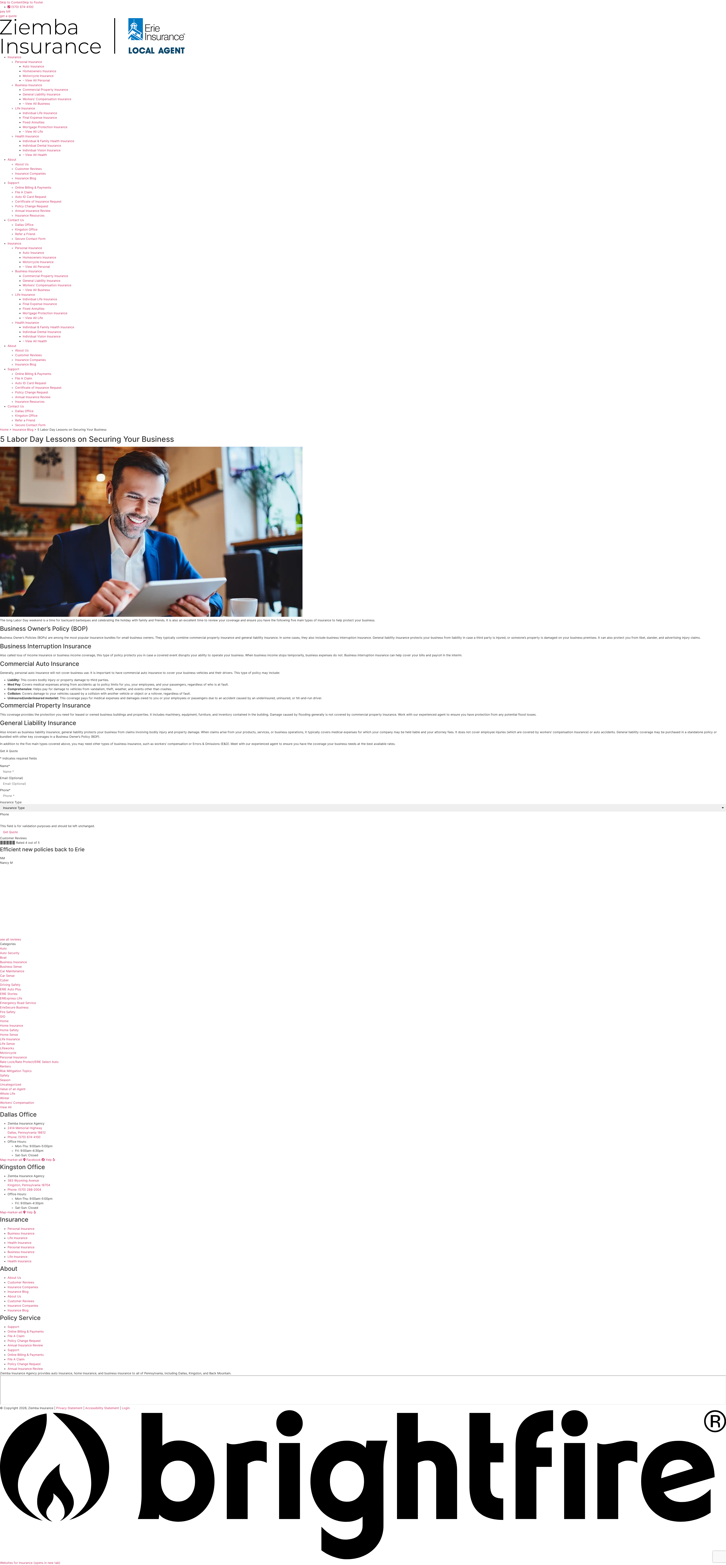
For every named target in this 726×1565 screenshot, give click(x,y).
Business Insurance (28, 85)
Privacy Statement (69, 1408)
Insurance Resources (29, 215)
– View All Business (36, 103)
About (12, 159)
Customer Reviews (28, 169)
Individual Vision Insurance (41, 150)
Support (13, 183)
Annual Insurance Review (32, 211)
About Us (22, 164)
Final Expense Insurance (40, 117)
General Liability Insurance (41, 94)
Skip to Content (11, 2)
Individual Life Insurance (40, 113)
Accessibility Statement (102, 1408)
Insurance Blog (25, 178)
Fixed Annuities (33, 122)
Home (4, 429)
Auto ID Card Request (30, 197)
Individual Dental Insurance (42, 145)
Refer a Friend (25, 234)
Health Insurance (27, 136)
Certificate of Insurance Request (38, 201)
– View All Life (33, 131)
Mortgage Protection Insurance (45, 127)
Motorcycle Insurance (38, 76)
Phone (5, 790)
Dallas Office (24, 225)
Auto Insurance (33, 66)
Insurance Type (11, 802)
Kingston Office (26, 229)
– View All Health (35, 155)
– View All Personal (36, 80)
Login (126, 1408)
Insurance (14, 57)
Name (5, 765)
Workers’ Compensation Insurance (47, 99)
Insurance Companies (30, 173)
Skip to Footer (33, 2)
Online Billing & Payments (33, 187)
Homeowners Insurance (39, 71)
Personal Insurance (28, 62)
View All (6, 1107)
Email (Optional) (11, 777)
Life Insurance (25, 108)
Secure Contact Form (30, 239)
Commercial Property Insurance (45, 89)
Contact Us (16, 220)
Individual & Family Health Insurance (48, 141)
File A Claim (23, 192)
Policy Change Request (31, 206)
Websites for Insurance (30, 1563)
